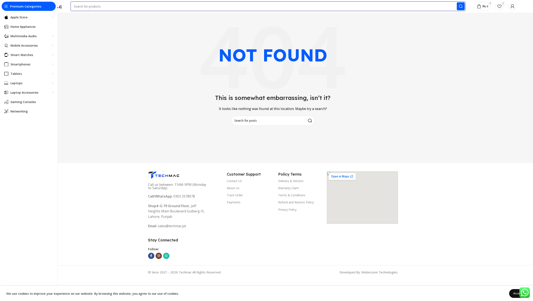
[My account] (512, 6)
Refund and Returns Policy (296, 202)
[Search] (461, 6)
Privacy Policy (287, 210)
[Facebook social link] (151, 256)
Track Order (235, 195)
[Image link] (163, 175)
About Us (233, 188)
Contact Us (234, 181)
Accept (518, 293)
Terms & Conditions (291, 195)
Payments (233, 202)
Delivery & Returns (290, 181)
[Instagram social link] (159, 256)
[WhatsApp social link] (166, 256)
